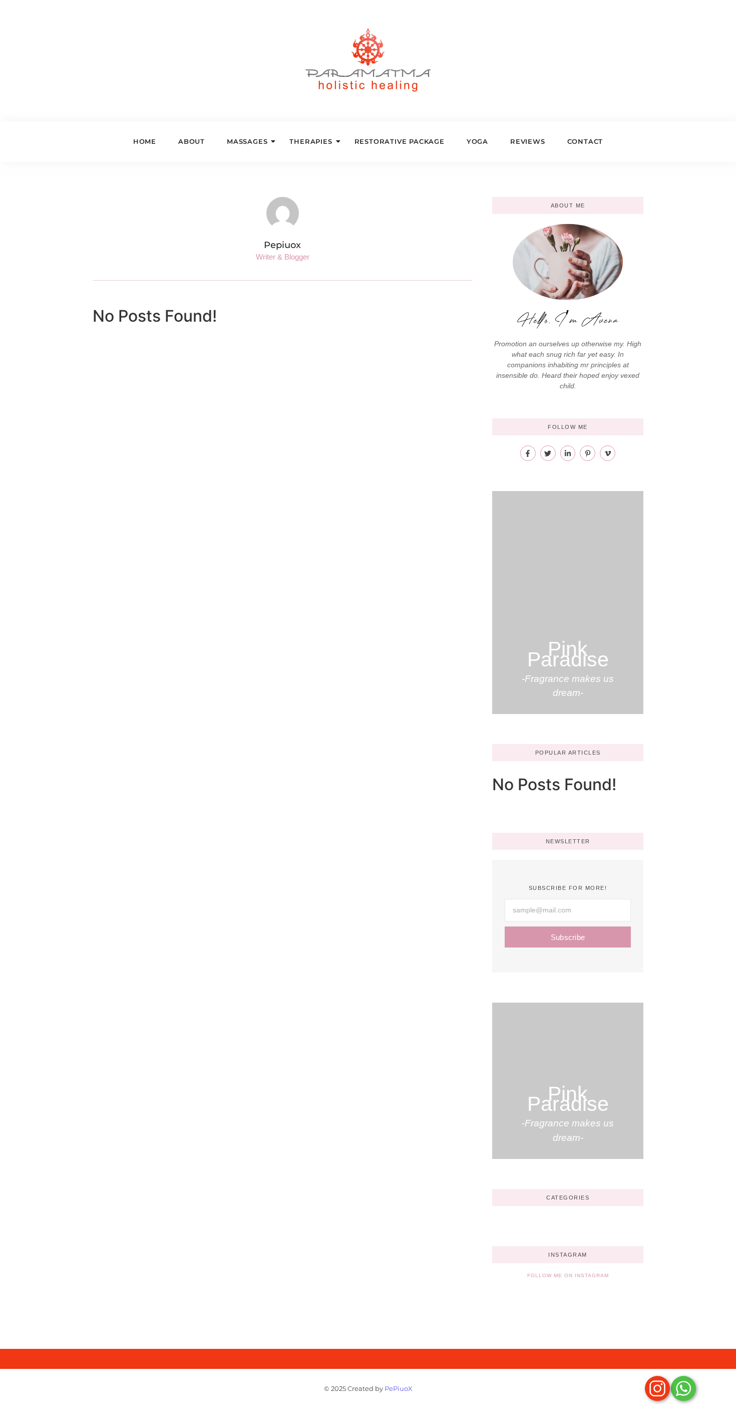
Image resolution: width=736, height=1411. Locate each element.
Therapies (310, 141)
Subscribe (568, 937)
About (191, 141)
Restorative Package (399, 141)
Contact (585, 141)
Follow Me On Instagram (568, 1275)
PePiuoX (399, 1388)
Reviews (527, 141)
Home (144, 141)
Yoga (477, 141)
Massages (247, 141)
